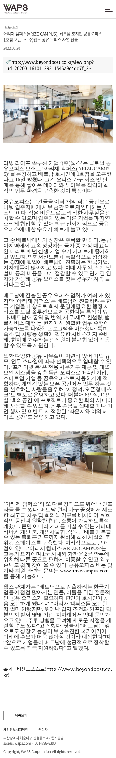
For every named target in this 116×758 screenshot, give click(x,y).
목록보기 (21, 715)
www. (66, 571)
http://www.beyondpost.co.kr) (57, 672)
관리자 (43, 729)
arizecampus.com (90, 571)
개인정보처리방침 (15, 729)
